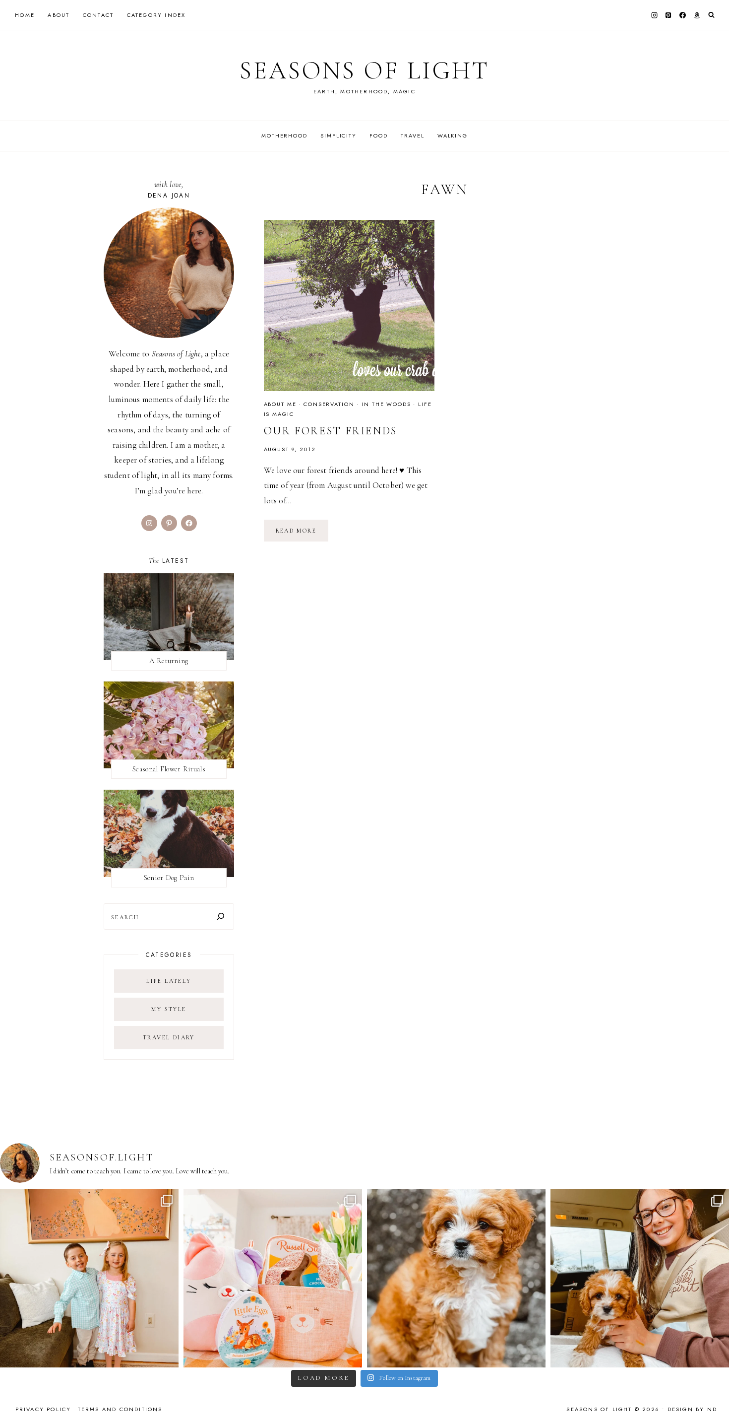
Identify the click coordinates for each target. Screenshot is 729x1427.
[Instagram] (654, 14)
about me (280, 404)
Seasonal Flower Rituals (168, 768)
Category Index (156, 15)
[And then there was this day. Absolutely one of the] (639, 1278)
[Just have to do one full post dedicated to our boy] (456, 1278)
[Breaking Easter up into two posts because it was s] (272, 1278)
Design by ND (692, 1409)
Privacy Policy (43, 1409)
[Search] (221, 916)
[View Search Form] (711, 15)
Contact (98, 15)
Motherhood (284, 135)
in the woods (386, 404)
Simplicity (338, 135)
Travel (412, 135)
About (58, 15)
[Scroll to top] (712, 1400)
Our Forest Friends (331, 430)
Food (378, 135)
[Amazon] (696, 14)
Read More (302, 534)
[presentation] (349, 305)
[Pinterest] (668, 14)
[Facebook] (682, 14)
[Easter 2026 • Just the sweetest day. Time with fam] (89, 1278)
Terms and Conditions (120, 1409)
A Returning (168, 660)
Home (25, 15)
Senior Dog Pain (169, 877)
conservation (329, 404)
